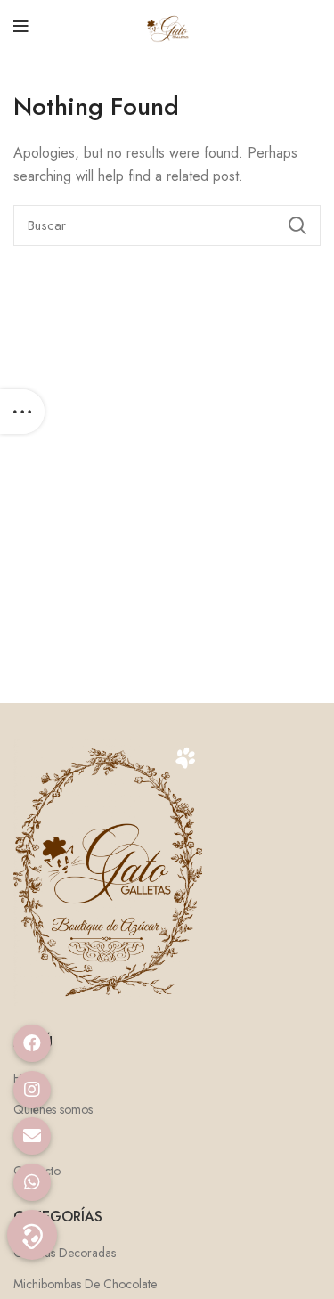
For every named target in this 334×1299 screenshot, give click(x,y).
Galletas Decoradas (64, 1253)
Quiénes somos (53, 1109)
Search (296, 225)
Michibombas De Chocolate (85, 1284)
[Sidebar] (22, 411)
